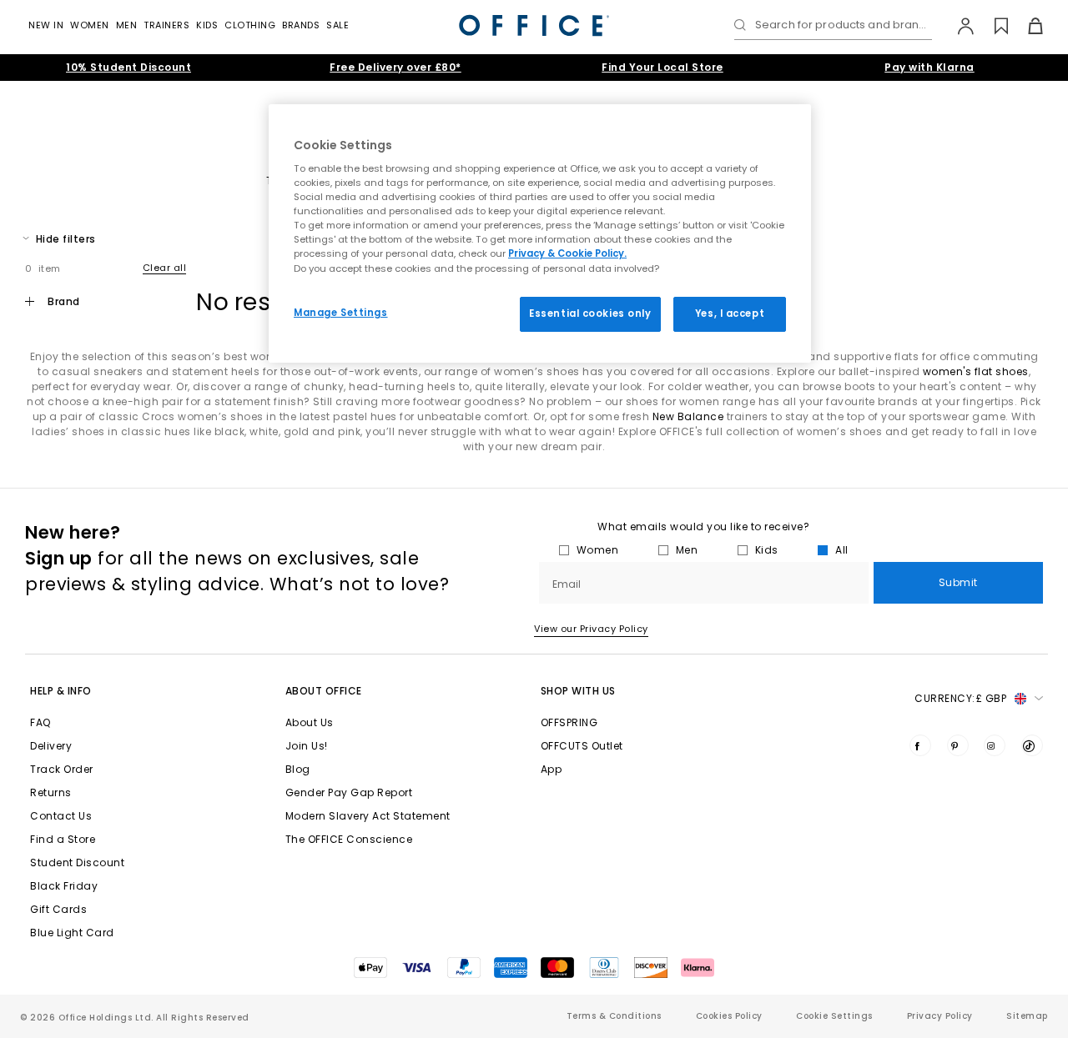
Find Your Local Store (662, 67)
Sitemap (1027, 1016)
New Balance (688, 416)
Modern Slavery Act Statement (368, 816)
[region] (540, 233)
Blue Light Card (72, 932)
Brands (301, 25)
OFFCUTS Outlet (582, 746)
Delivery (51, 746)
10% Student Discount (128, 67)
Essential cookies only (590, 313)
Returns (51, 792)
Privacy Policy (940, 1016)
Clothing (249, 25)
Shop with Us (578, 691)
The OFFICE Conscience (349, 839)
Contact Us (61, 816)
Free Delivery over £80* (395, 67)
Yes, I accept (729, 313)
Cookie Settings (834, 1016)
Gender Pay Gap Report (349, 792)
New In (45, 25)
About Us (309, 722)
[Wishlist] (991, 26)
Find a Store (62, 839)
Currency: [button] (960, 698)
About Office (323, 691)
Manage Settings (341, 312)
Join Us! (306, 746)
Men (127, 25)
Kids (207, 25)
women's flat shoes (976, 371)
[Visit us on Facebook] (920, 745)
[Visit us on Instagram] (994, 745)
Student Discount (77, 862)
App (551, 769)
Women (89, 25)
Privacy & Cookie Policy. (567, 253)
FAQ (40, 722)
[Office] (534, 25)
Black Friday (64, 886)
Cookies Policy (729, 1016)
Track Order (61, 769)
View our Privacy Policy (591, 628)
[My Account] (957, 26)
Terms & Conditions (614, 1016)
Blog (297, 769)
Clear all (165, 267)
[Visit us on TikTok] (1032, 745)
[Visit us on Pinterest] (958, 745)
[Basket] (1026, 26)
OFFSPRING (569, 722)
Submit (958, 582)
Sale (337, 25)
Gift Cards (58, 909)
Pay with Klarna (929, 67)
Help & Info (61, 691)
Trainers (166, 25)
